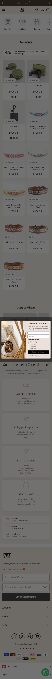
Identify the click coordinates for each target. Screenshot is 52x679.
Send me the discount (38, 352)
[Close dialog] (49, 322)
